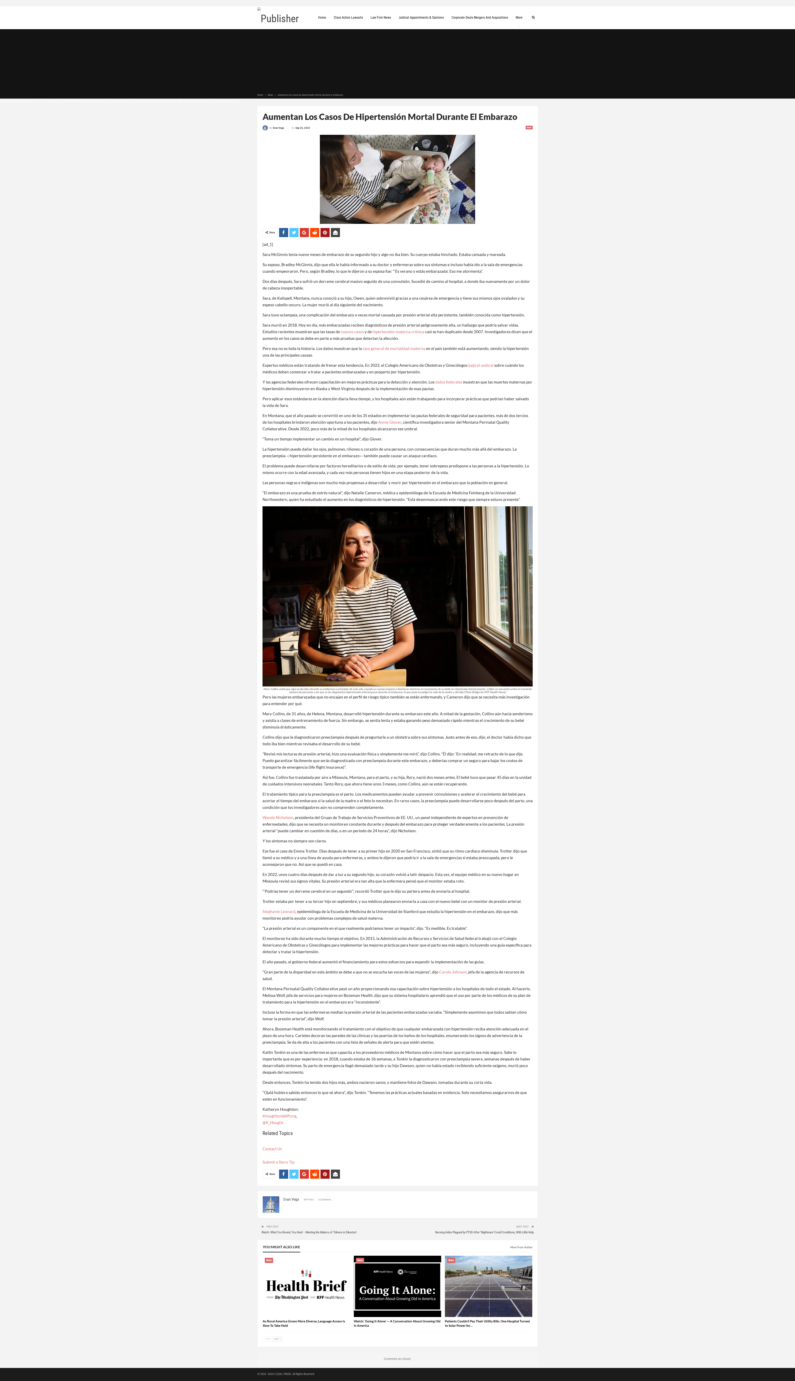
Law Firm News (381, 17)
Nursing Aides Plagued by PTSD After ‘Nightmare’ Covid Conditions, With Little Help (484, 1232)
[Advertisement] (397, 62)
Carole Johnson (453, 972)
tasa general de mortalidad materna (394, 348)
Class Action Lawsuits (348, 17)
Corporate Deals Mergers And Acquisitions (480, 17)
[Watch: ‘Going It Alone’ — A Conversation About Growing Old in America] (397, 1286)
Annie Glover (389, 422)
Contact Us (272, 1148)
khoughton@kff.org (279, 1115)
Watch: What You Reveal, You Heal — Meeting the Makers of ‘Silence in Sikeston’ (309, 1232)
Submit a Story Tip (278, 1162)
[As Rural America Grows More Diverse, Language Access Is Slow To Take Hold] (306, 1286)
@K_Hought (273, 1122)
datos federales (448, 382)
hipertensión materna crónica (398, 331)
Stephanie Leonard (279, 911)
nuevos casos (352, 331)
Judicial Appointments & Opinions (421, 17)
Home (322, 17)
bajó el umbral (480, 365)
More (519, 17)
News (529, 127)
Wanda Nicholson (278, 817)
